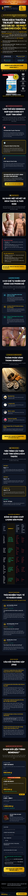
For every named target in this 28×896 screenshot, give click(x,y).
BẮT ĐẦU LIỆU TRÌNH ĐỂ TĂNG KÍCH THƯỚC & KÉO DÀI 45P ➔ (13, 267)
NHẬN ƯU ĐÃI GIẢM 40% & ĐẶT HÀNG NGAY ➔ (14, 66)
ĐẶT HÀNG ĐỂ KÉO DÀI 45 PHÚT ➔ (14, 183)
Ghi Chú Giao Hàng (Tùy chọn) (10, 850)
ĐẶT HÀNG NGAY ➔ (22, 8)
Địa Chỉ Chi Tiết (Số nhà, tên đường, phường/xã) (11, 844)
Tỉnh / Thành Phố (8, 837)
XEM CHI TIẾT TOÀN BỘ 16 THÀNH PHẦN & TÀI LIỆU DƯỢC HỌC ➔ (14, 437)
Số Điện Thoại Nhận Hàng (9, 832)
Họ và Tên (6, 827)
